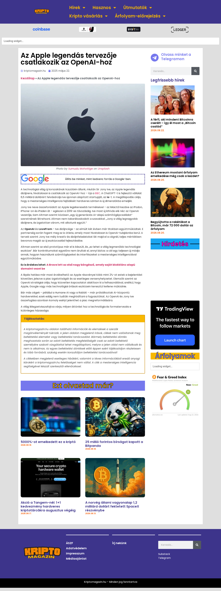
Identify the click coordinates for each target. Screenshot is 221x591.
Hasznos (102, 8)
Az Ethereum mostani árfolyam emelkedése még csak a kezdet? (175, 174)
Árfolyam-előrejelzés (137, 16)
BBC (97, 193)
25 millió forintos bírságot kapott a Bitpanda (114, 444)
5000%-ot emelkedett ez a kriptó (48, 442)
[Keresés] (195, 71)
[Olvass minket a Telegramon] (155, 58)
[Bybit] (134, 29)
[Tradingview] (175, 325)
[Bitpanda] (87, 29)
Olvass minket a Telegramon (176, 56)
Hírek (74, 8)
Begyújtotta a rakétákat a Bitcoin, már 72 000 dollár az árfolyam (172, 225)
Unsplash (104, 169)
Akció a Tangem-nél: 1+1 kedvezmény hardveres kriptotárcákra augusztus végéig (48, 506)
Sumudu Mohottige (80, 169)
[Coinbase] (41, 29)
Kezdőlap (28, 78)
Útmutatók (135, 8)
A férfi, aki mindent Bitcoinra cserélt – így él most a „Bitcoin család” (173, 122)
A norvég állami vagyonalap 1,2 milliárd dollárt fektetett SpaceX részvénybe (112, 506)
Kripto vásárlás (86, 16)
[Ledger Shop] (179, 30)
